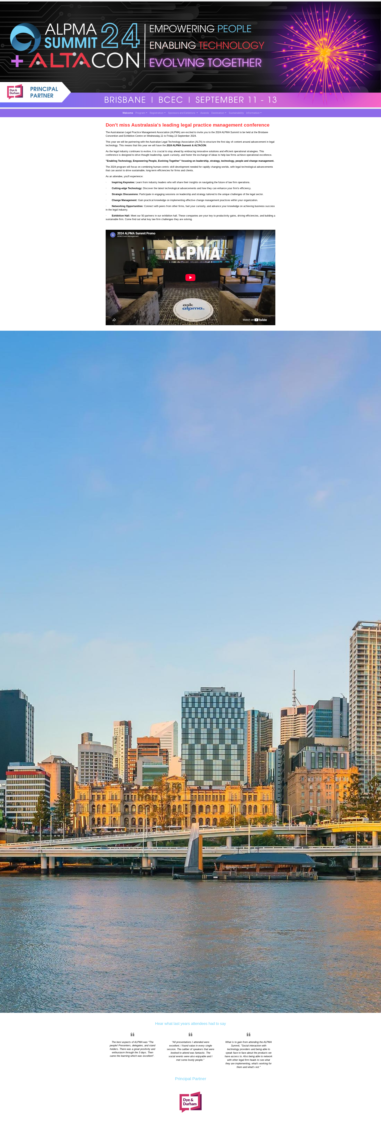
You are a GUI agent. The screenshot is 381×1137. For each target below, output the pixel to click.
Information (253, 112)
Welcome (127, 112)
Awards (204, 112)
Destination (217, 112)
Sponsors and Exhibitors (182, 112)
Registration (156, 112)
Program (140, 112)
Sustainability (236, 112)
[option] (190, 672)
